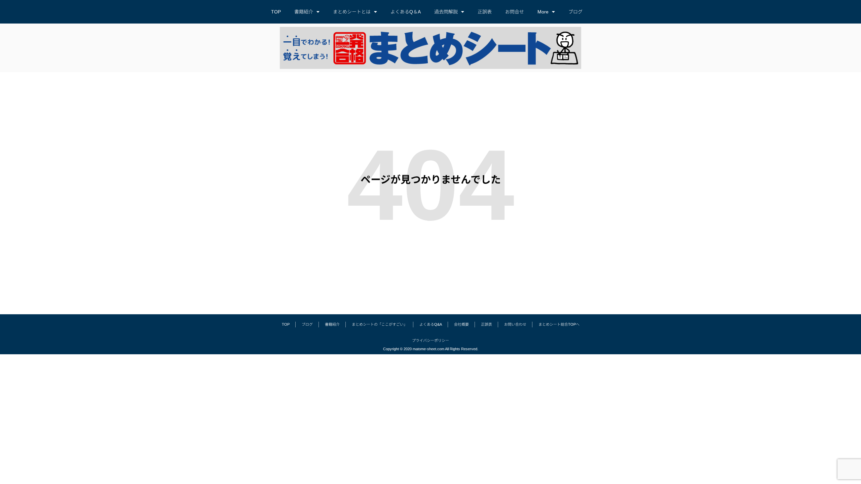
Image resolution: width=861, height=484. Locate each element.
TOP (276, 11)
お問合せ (514, 11)
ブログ (575, 11)
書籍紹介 (303, 11)
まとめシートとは (352, 11)
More (543, 11)
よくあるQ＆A (405, 11)
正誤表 (485, 11)
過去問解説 (446, 11)
